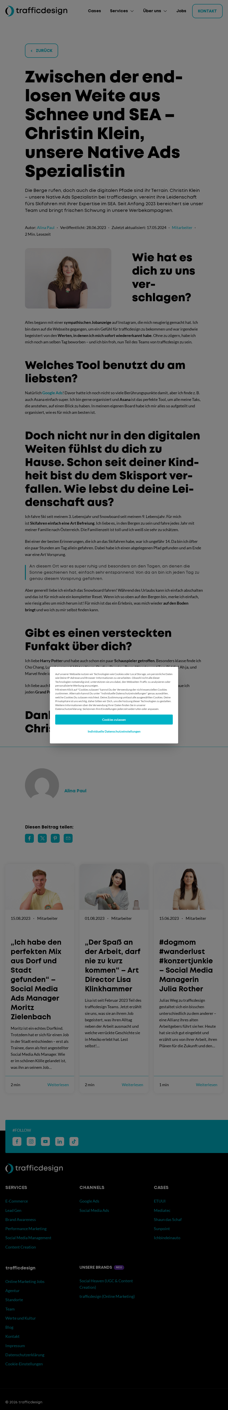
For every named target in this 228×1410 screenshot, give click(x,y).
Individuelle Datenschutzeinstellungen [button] (114, 731)
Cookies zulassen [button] (114, 719)
